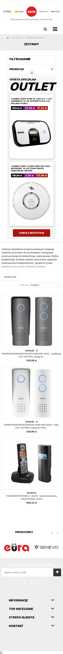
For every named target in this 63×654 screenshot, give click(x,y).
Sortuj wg (24, 285)
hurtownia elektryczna (32, 644)
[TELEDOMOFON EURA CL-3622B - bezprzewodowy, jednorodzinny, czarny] (31, 463)
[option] (17, 547)
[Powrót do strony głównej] (8, 38)
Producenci (24, 532)
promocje (16, 69)
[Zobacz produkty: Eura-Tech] (17, 547)
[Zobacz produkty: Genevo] (46, 547)
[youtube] (38, 583)
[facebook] (24, 583)
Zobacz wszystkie (31, 233)
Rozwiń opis (10, 277)
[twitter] (31, 583)
